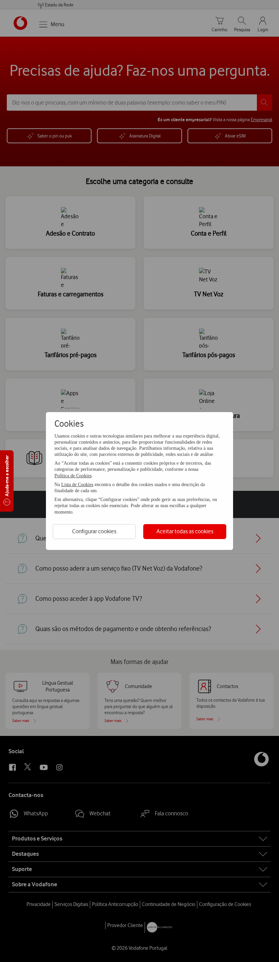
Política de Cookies (73, 475)
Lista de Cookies (77, 484)
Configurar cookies (94, 531)
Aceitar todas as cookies (185, 531)
